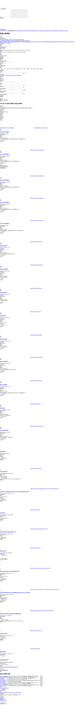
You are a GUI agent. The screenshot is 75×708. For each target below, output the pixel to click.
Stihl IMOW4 (3, 651)
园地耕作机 (47, 30)
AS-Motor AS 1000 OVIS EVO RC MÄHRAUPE (10, 613)
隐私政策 (12, 667)
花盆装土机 (63, 30)
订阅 (1, 665)
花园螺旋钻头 (56, 30)
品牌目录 (19, 692)
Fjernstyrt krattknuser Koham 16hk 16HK (9, 571)
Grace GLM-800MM (4, 154)
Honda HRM (3, 451)
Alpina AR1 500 (3, 633)
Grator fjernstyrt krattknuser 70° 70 (8, 531)
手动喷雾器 (40, 30)
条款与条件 (2, 692)
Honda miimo (3, 550)
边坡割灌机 (19, 30)
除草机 (37, 30)
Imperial (3, 690)
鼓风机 (44, 30)
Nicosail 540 (3, 315)
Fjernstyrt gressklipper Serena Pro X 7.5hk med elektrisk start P (15, 491)
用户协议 (16, 667)
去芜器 (66, 30)
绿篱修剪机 (33, 30)
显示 (1, 98)
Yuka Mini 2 (2, 512)
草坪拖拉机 (15, 30)
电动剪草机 (26, 30)
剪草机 (23, 30)
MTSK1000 (2, 408)
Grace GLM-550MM (4, 223)
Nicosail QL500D (4, 269)
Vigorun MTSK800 (4, 430)
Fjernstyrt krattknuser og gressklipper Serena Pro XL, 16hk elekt (15, 592)
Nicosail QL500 (3, 292)
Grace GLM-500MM (4, 131)
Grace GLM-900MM (4, 180)
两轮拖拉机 (51, 30)
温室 (60, 30)
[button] (37, 24)
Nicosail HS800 (3, 339)
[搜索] (19, 14)
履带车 (30, 30)
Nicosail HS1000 (4, 361)
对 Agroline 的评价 (14, 692)
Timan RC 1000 (3, 471)
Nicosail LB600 (3, 245)
